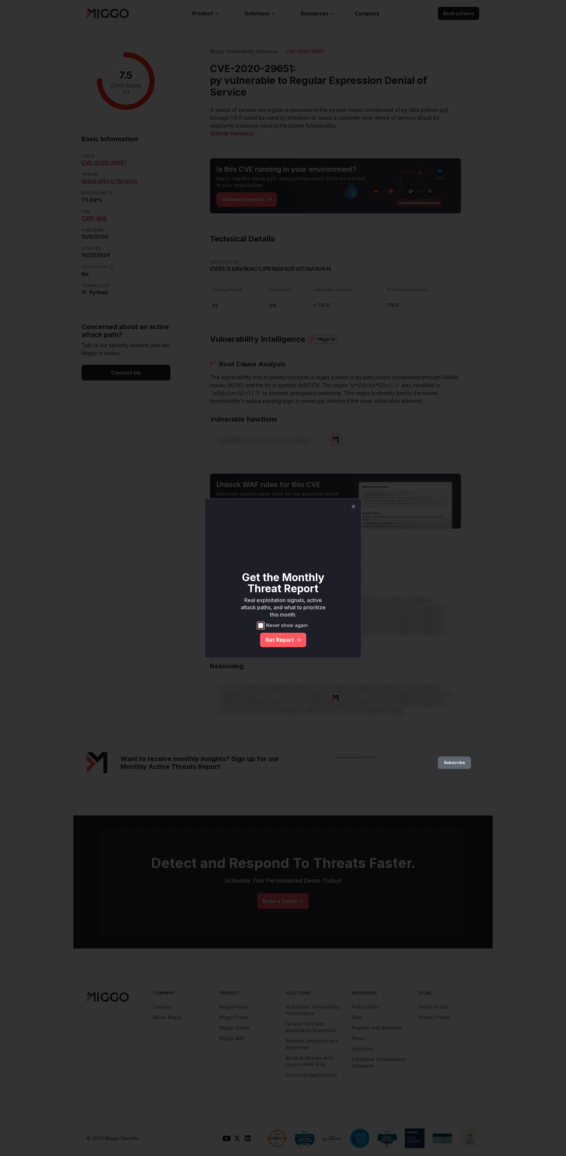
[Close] (353, 506)
